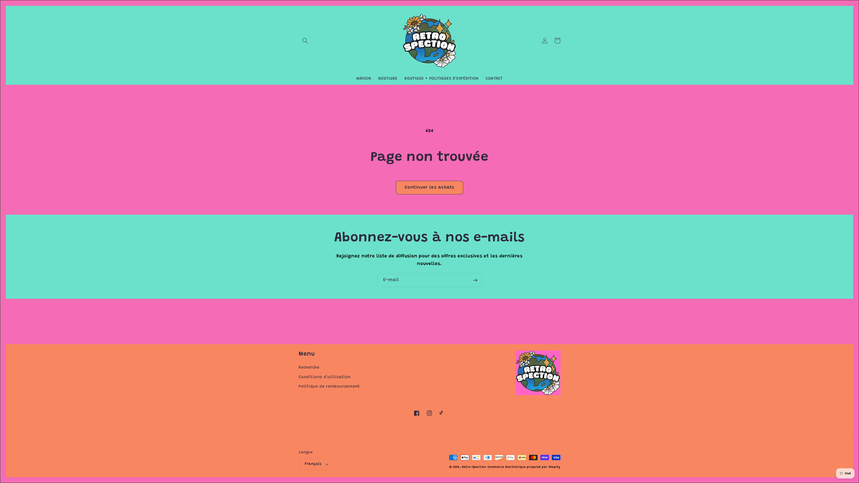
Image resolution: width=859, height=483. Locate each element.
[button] (305, 40)
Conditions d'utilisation (325, 377)
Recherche (309, 368)
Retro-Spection (474, 467)
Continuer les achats (429, 187)
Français (313, 464)
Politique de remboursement (329, 387)
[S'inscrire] (475, 280)
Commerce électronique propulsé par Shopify (524, 467)
